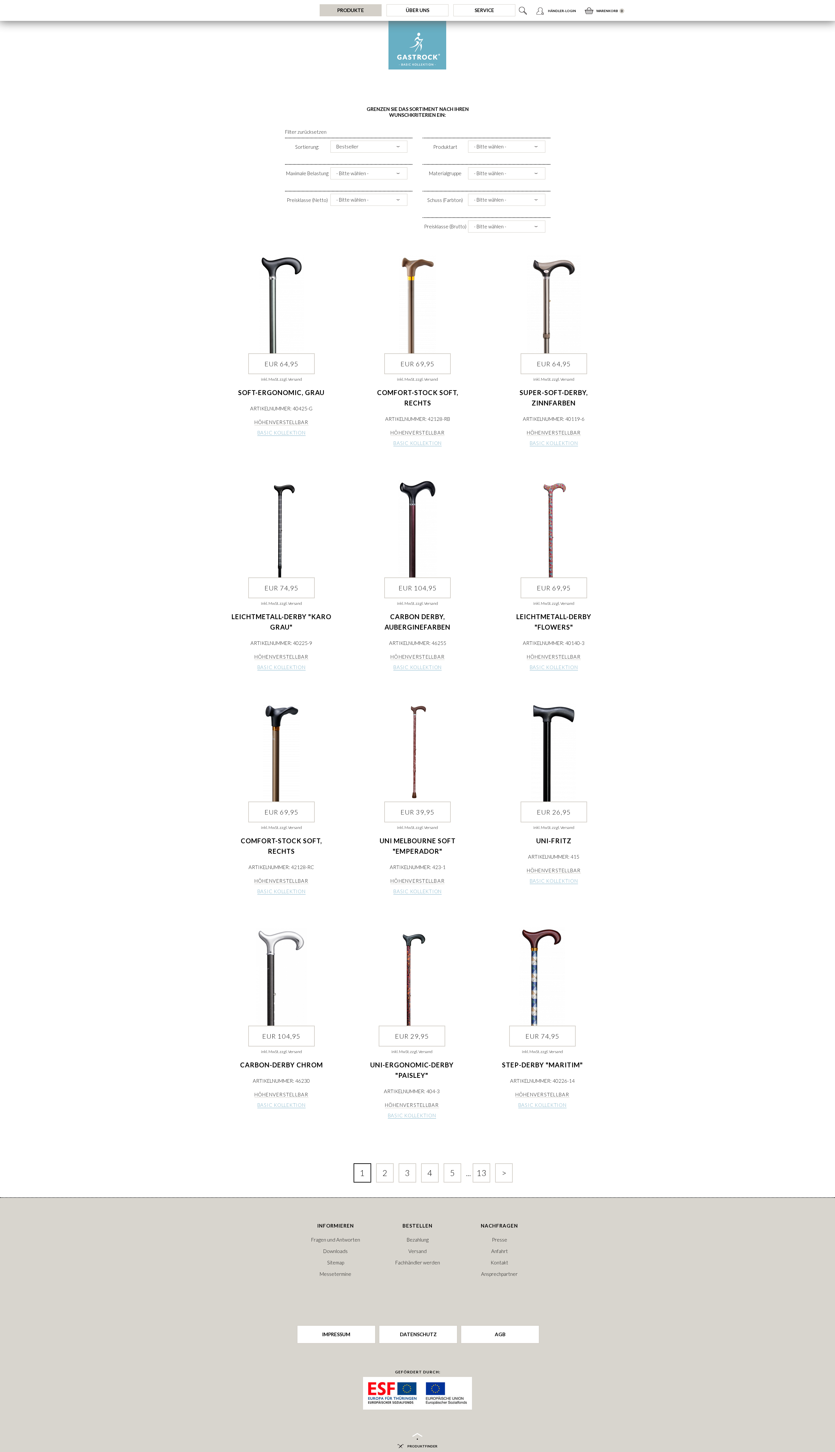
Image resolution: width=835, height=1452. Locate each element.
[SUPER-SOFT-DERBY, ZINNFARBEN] (553, 304)
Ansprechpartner (499, 1274)
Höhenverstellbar (281, 422)
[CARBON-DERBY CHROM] (281, 977)
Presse (499, 1240)
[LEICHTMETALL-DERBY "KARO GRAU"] (281, 528)
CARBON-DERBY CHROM (281, 1065)
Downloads (335, 1251)
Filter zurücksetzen (305, 132)
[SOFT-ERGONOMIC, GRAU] (281, 304)
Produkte (350, 10)
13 (481, 1173)
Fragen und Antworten (335, 1240)
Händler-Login (562, 11)
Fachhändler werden (417, 1262)
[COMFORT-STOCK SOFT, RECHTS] (417, 304)
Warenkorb (607, 11)
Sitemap (335, 1262)
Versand (417, 1251)
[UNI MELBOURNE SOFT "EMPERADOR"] (417, 753)
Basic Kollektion (281, 433)
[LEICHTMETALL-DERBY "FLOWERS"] (553, 528)
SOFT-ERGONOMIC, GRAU (281, 392)
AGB (500, 1334)
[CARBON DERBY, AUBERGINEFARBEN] (417, 528)
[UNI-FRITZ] (553, 753)
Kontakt (499, 1262)
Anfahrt (499, 1251)
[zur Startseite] (417, 45)
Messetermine (335, 1274)
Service (484, 10)
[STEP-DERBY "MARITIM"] (542, 977)
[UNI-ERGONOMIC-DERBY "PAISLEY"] (411, 977)
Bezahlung (418, 1240)
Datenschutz (418, 1334)
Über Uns (417, 10)
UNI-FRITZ (553, 841)
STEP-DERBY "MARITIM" (542, 1065)
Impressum (336, 1334)
